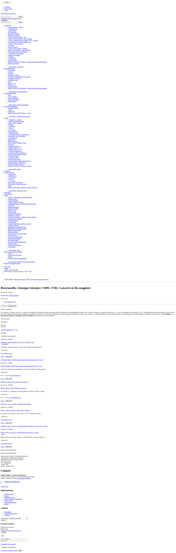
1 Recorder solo (12, 29)
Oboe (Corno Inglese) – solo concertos (19, 50)
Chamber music (12, 60)
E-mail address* (5, 539)
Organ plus (11, 111)
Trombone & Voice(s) (14, 78)
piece (5, 306)
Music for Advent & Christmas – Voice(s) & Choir (22, 187)
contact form (4, 486)
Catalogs (6, 515)
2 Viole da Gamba (13, 156)
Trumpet (10, 73)
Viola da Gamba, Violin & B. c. (17, 162)
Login (6, 10)
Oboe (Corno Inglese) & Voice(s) (17, 52)
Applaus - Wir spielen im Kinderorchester (20, 197)
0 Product (4, 18)
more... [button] (3, 356)
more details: (15, 67)
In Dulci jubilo (12, 222)
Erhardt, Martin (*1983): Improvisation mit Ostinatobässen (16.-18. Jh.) (21, 366)
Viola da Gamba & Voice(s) (16, 164)
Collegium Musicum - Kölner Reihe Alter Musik (22, 204)
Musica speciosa (13, 232)
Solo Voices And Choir (14, 255)
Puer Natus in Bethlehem (15, 237)
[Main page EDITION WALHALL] (8, 13)
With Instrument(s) (13, 100)
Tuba (9, 82)
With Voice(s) (12, 101)
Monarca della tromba (14, 230)
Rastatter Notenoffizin (14, 238)
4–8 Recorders (12, 32)
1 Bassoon (11, 57)
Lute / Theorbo (12, 96)
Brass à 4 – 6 (12, 83)
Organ (10, 110)
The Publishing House (10, 513)
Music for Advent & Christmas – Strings (19, 166)
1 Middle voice (12, 176)
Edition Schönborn (13, 207)
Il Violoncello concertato (15, 219)
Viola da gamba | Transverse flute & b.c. (19, 161)
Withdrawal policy (9, 497)
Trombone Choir (13, 80)
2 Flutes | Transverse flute (15, 44)
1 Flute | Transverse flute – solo (17, 37)
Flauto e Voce (12, 210)
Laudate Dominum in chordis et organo (19, 224)
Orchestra (7, 171)
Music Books (8, 194)
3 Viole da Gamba (13, 157)
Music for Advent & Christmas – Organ (19, 113)
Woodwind (7, 25)
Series (6, 195)
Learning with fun (13, 225)
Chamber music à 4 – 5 (14, 148)
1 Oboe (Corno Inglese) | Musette (17, 48)
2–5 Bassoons (12, 58)
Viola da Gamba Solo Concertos (17, 154)
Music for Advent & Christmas (13, 252)
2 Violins (10, 124)
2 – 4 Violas (11, 129)
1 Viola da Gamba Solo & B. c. (17, 153)
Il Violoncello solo (13, 220)
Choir (9, 186)
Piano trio (11, 144)
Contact (6, 496)
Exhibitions (7, 512)
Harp (9, 95)
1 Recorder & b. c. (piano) (15, 27)
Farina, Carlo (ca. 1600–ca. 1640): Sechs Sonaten (15, 410)
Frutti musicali (12, 212)
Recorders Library (13, 240)
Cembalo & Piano (13, 108)
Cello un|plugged (13, 200)
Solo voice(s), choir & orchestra (17, 184)
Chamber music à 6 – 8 (14, 149)
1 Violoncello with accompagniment (18, 134)
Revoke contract (9, 494)
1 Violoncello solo (13, 133)
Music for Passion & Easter (12, 263)
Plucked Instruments (10, 93)
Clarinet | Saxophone (14, 55)
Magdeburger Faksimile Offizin (17, 227)
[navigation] (4, 529)
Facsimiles (7, 192)
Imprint (6, 504)
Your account (8, 9)
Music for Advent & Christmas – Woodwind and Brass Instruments (27, 62)
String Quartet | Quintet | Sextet (17, 143)
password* (4, 541)
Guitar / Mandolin (13, 98)
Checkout (7, 7)
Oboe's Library (12, 235)
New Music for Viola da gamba (17, 233)
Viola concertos (12, 131)
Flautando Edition (13, 209)
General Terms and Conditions (13, 499)
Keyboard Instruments (10, 106)
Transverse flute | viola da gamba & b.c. (19, 42)
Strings (6, 118)
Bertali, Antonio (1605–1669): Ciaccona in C (14, 388)
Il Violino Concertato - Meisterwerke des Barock (22, 217)
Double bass (11, 139)
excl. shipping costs (10, 302)
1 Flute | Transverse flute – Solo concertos (20, 39)
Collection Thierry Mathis (15, 202)
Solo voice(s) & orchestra (15, 182)
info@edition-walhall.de (24, 478)
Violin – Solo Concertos (15, 123)
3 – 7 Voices (11, 181)
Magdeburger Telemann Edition (17, 229)
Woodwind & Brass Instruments (17, 258)
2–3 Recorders (12, 30)
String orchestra (12, 141)
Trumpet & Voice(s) (14, 75)
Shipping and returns (10, 502)
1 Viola (10, 128)
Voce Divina (11, 247)
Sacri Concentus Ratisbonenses (17, 242)
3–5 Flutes (11, 45)
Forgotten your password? (8, 544)
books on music (12, 199)
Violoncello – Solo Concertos (16, 136)
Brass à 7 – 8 (12, 85)
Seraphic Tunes (12, 243)
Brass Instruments (9, 68)
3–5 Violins (11, 126)
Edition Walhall (13, 295)
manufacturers (5, 518)
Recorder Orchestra (13, 34)
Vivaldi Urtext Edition (14, 245)
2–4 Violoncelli (12, 138)
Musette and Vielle (13, 63)
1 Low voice (11, 177)
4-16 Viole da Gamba (14, 159)
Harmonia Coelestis (13, 215)
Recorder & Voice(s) (14, 35)
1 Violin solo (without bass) (16, 121)
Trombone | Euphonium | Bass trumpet (19, 77)
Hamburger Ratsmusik (14, 214)
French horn (11, 70)
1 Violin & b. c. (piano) (15, 119)
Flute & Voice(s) (13, 47)
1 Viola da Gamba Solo (15, 151)
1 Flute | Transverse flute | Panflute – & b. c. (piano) (23, 40)
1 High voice (12, 174)
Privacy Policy (8, 501)
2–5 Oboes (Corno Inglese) (16, 53)
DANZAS (11, 205)
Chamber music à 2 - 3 (14, 146)
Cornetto (10, 72)
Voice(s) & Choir (9, 172)
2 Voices (10, 179)
